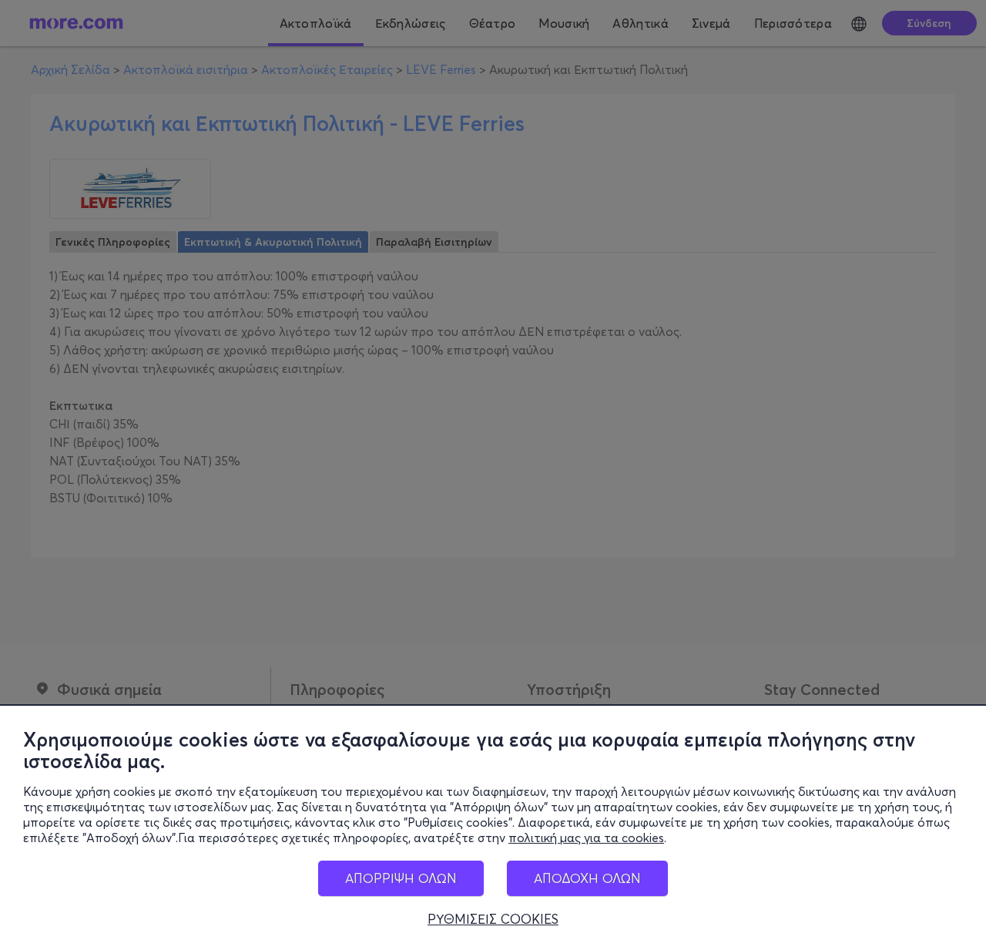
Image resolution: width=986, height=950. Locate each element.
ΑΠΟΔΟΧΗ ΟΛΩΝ (587, 878)
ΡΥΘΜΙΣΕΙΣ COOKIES (493, 919)
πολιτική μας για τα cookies (586, 837)
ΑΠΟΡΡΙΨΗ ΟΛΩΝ (401, 878)
